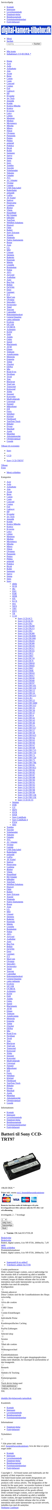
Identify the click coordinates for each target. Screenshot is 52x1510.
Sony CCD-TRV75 (26, 760)
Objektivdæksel (13, 1100)
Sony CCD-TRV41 (26, 718)
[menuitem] (29, 7)
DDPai (10, 1028)
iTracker (10, 1026)
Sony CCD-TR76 (25, 661)
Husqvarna (11, 864)
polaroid (10, 561)
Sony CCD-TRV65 (26, 740)
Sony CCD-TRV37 (26, 713)
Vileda (9, 872)
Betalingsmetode (14, 17)
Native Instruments (15, 902)
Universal (11, 1063)
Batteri (9, 892)
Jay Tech (10, 516)
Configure (14, 1507)
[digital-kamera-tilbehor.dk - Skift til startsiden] (26, 34)
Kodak (10, 521)
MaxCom (11, 959)
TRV (14, 608)
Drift (9, 996)
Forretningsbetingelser (16, 19)
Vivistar (10, 844)
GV (14, 807)
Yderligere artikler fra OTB (19, 1265)
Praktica (10, 564)
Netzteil (10, 1066)
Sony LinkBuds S (20, 820)
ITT (8, 956)
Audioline (11, 939)
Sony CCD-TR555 (26, 651)
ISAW (9, 993)
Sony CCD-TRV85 (26, 772)
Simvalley (11, 964)
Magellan (11, 1095)
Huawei (10, 887)
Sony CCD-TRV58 (26, 733)
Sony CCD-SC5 (25, 618)
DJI (8, 1071)
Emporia (10, 1021)
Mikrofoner (12, 1068)
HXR (14, 815)
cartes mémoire (13, 981)
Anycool (10, 936)
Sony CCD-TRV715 (27, 750)
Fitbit (9, 889)
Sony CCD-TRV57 (26, 730)
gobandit (10, 854)
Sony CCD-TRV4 (26, 715)
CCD (14, 616)
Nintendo (11, 899)
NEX (14, 606)
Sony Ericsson (13, 894)
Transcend (11, 1048)
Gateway (11, 509)
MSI (9, 912)
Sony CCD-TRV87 (26, 775)
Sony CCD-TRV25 (26, 700)
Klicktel (10, 1078)
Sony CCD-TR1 (25, 623)
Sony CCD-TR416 (26, 641)
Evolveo (10, 984)
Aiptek (10, 998)
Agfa (9, 484)
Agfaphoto (11, 487)
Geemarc (11, 954)
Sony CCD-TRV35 (26, 708)
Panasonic (11, 554)
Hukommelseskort (15, 976)
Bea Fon (10, 944)
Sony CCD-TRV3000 (27, 703)
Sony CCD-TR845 (26, 666)
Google (10, 1103)
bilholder (10, 879)
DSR (14, 805)
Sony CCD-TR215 (26, 628)
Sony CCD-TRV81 (26, 765)
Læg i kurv (6, 1222)
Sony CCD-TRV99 (26, 792)
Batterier (10, 919)
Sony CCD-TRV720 (27, 757)
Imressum (11, 9)
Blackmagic (12, 1006)
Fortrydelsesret (13, 22)
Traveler (10, 830)
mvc (14, 603)
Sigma (9, 576)
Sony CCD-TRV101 (27, 685)
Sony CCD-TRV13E (27, 795)
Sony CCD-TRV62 (26, 738)
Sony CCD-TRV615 (27, 735)
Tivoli (9, 1038)
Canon (9, 497)
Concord (10, 502)
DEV (14, 611)
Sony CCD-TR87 (25, 668)
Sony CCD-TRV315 (27, 705)
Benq (9, 494)
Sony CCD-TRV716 (27, 752)
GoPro (9, 857)
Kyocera (10, 529)
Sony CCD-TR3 (25, 631)
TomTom (11, 882)
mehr (3, 1245)
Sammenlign (7, 1225)
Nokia (9, 931)
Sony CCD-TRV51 (26, 725)
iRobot (10, 869)
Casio (9, 499)
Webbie (15, 802)
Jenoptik (10, 519)
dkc (13, 588)
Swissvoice (12, 966)
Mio (8, 1031)
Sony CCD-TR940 (26, 680)
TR (13, 613)
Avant (9, 492)
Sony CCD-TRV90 (26, 780)
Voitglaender (12, 832)
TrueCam (11, 1046)
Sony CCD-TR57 (25, 653)
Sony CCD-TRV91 (26, 782)
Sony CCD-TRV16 (26, 693)
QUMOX (11, 989)
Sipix (9, 579)
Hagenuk (11, 921)
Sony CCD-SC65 (25, 621)
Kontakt (10, 7)
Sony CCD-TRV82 (26, 770)
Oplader (10, 837)
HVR (14, 812)
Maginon (11, 536)
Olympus (11, 551)
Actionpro (11, 991)
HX (14, 598)
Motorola (11, 1018)
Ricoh (9, 566)
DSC (14, 591)
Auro (9, 941)
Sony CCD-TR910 (26, 673)
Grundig (10, 926)
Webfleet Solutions (15, 884)
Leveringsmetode (14, 12)
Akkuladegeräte (14, 1098)
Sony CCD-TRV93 (26, 785)
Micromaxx (12, 541)
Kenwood (11, 1051)
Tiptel (9, 969)
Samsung (11, 571)
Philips (10, 559)
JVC (9, 839)
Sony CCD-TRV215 (27, 695)
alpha (14, 584)
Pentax (10, 556)
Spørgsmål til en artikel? (17, 1262)
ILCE (14, 601)
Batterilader (12, 852)
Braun (9, 904)
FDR (14, 593)
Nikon (9, 549)
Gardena (10, 867)
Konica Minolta (13, 524)
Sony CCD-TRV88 (26, 777)
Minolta (10, 544)
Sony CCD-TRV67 (26, 745)
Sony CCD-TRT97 (26, 683)
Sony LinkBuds (19, 817)
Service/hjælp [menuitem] (13, 12)
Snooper (10, 1056)
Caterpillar (11, 974)
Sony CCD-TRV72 (26, 755)
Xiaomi (10, 897)
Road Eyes (11, 1033)
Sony (9, 581)
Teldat (9, 1023)
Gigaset (10, 914)
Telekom (10, 1013)
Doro (9, 951)
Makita (10, 924)
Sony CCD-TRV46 (26, 723)
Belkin (9, 946)
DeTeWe (10, 949)
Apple (9, 1093)
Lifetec (10, 534)
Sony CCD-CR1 (25, 698)
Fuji (8, 506)
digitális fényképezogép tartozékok (16, 1398)
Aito (9, 489)
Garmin (10, 847)
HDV (14, 810)
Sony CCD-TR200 (26, 626)
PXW (14, 822)
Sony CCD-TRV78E (27, 762)
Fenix (9, 1073)
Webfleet (10, 1075)
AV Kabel (11, 859)
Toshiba (10, 827)
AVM (9, 1008)
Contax (10, 504)
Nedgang (5, 1507)
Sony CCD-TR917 (26, 675)
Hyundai (10, 514)
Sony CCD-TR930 (26, 678)
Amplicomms (12, 1016)
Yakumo (10, 834)
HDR (14, 596)
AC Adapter (12, 842)
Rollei (9, 569)
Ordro (9, 1001)
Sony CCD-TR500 (26, 643)
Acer (9, 482)
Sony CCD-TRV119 (27, 688)
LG (8, 909)
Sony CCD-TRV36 (26, 710)
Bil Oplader (12, 877)
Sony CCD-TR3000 (27, 636)
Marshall (10, 1090)
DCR (14, 586)
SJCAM (10, 986)
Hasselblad (11, 874)
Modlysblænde (13, 1061)
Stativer (10, 862)
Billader (10, 1085)
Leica (9, 531)
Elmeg (9, 1011)
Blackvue (11, 1043)
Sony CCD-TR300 (26, 633)
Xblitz (9, 1053)
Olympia (10, 961)
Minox (9, 546)
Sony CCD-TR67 (25, 656)
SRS (14, 825)
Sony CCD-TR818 (26, 663)
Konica (10, 526)
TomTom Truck (13, 1083)
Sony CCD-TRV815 (27, 767)
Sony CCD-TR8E (26, 670)
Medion (10, 539)
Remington (11, 929)
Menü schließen (14, 472)
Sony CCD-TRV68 (26, 748)
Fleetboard (11, 1080)
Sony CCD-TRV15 (26, 690)
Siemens (10, 916)
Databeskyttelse (13, 14)
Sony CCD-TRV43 (26, 720)
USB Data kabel (14, 849)
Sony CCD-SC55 (25, 800)
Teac (9, 1041)
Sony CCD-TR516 (26, 646)
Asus (9, 907)
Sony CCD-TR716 (26, 658)
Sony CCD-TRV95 (26, 787)
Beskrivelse (6, 1238)
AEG (9, 934)
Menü (9, 38)
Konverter (11, 1058)
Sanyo (9, 574)
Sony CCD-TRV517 (27, 728)
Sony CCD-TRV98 (26, 790)
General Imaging (14, 979)
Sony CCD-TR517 (26, 648)
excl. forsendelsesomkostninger (30, 1192)
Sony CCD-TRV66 (26, 743)
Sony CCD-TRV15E (27, 797)
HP (8, 511)
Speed (9, 1003)
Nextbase (11, 1036)
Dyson (9, 1088)
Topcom (10, 971)
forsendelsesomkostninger (17, 1446)
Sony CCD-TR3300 (27, 638)
